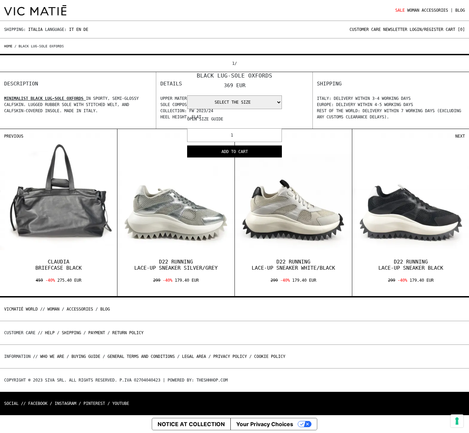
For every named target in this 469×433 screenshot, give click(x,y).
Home (9, 46)
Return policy (128, 332)
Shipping (71, 332)
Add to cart (234, 151)
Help (50, 332)
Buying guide (85, 356)
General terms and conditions (141, 356)
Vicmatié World (21, 309)
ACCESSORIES (435, 10)
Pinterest (94, 403)
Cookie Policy (269, 356)
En (78, 29)
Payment (96, 332)
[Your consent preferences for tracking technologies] (457, 421)
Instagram (65, 403)
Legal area (194, 356)
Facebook (37, 403)
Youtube (120, 403)
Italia (35, 29)
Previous (13, 136)
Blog (460, 10)
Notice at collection (191, 424)
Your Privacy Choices (264, 424)
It (71, 29)
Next (460, 136)
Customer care (365, 29)
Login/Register (426, 29)
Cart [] (455, 29)
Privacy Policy (230, 356)
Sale (400, 10)
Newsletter (395, 29)
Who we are (52, 356)
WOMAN (413, 10)
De (85, 29)
